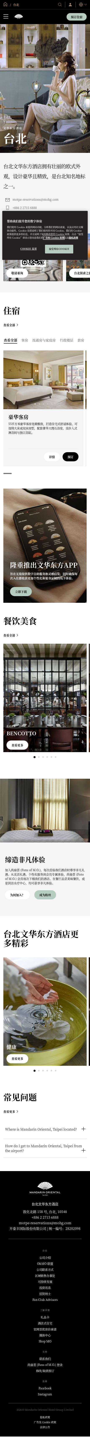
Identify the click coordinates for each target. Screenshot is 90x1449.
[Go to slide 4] (47, 403)
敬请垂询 (17, 273)
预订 (70, 457)
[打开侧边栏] (5, 16)
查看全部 (9, 325)
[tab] (10, 340)
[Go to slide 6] (55, 757)
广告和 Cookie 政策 (53, 237)
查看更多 (17, 745)
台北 (15, 4)
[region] (45, 235)
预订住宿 (76, 17)
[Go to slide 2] (39, 403)
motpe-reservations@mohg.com (36, 199)
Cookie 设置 (28, 249)
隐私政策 (73, 237)
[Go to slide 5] (51, 403)
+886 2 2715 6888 (25, 208)
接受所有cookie (59, 249)
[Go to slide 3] (43, 403)
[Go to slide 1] (35, 403)
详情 (52, 457)
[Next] (75, 380)
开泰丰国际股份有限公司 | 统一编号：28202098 (45, 1228)
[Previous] (11, 380)
